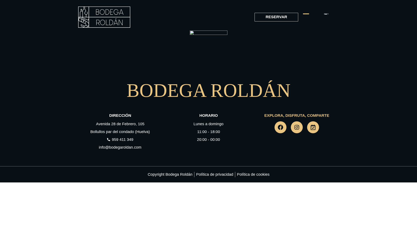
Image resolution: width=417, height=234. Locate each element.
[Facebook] (280, 127)
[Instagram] (297, 127)
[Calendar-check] (313, 127)
